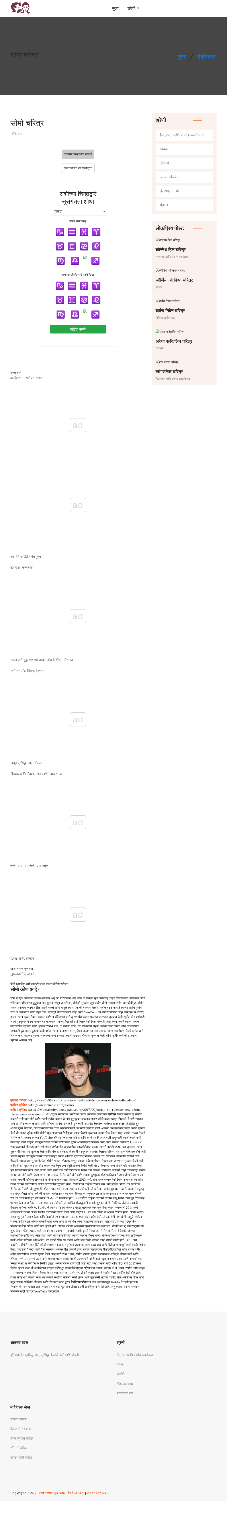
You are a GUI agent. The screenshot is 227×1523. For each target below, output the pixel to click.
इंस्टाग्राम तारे (170, 191)
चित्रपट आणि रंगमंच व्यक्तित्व (172, 257)
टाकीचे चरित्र (18, 1419)
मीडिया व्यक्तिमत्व (165, 318)
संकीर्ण (164, 163)
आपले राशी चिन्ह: (78, 221)
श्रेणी (131, 8)
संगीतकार (205, 56)
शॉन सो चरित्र (18, 1448)
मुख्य (115, 8)
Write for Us (96, 1493)
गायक (164, 149)
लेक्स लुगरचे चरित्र (21, 1438)
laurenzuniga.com (52, 1493)
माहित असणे (78, 329)
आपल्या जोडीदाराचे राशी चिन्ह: (78, 275)
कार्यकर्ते (160, 348)
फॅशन (164, 205)
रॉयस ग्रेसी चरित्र (21, 1457)
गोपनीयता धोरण (75, 1493)
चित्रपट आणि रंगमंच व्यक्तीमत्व (182, 135)
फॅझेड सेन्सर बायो (20, 1429)
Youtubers (169, 177)
